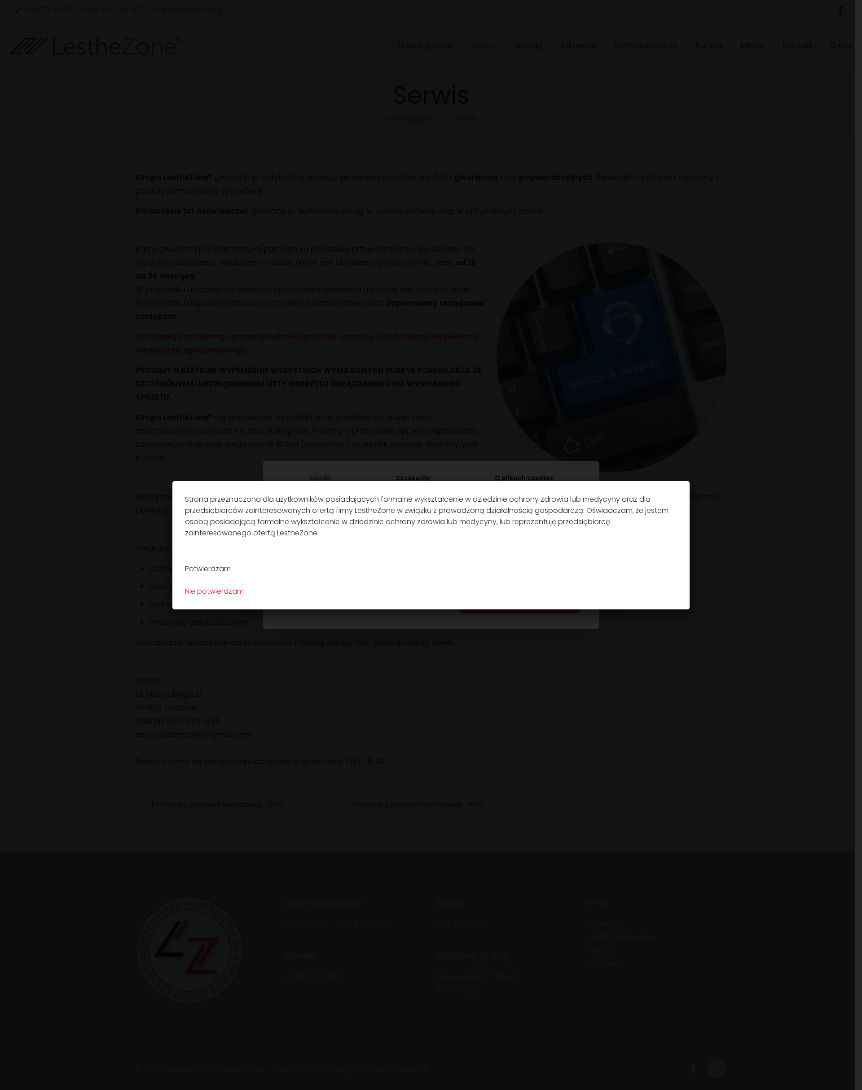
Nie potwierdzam (214, 591)
